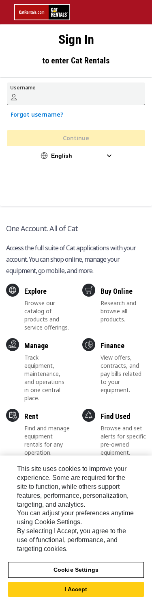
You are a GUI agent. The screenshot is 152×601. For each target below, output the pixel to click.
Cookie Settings (76, 569)
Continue (76, 138)
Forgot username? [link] (37, 114)
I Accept (75, 589)
